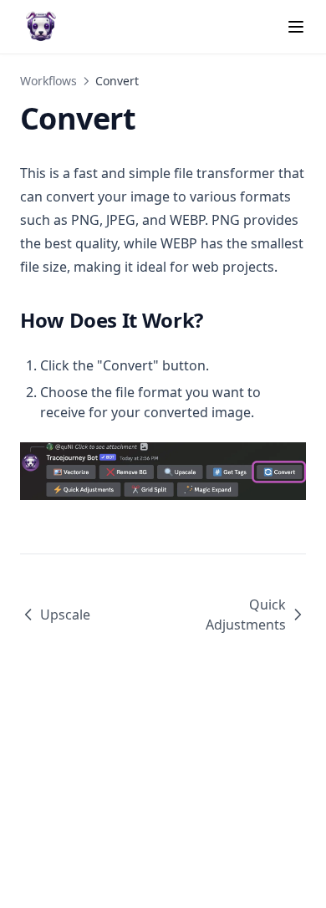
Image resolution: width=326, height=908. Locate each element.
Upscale (65, 614)
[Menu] (296, 26)
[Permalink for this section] (216, 320)
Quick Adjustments (246, 614)
